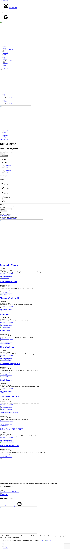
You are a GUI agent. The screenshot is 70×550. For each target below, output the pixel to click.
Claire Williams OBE (9, 396)
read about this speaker (6, 276)
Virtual (7, 167)
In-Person (8, 165)
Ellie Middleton (7, 347)
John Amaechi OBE (8, 281)
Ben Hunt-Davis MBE (9, 445)
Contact (5, 53)
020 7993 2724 (4, 495)
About (5, 48)
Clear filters (3, 211)
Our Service (10, 49)
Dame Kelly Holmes (9, 265)
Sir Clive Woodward (9, 413)
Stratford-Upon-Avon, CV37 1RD (9, 492)
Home (5, 46)
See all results (4, 155)
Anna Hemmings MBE (10, 363)
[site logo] (15, 43)
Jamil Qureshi (6, 380)
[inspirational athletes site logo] (18, 533)
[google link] (5, 19)
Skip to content (4, 0)
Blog (4, 54)
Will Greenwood (7, 331)
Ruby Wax (4, 314)
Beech (43, 540)
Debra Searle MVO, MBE (11, 429)
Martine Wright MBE (9, 298)
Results (2, 154)
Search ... (2, 152)
